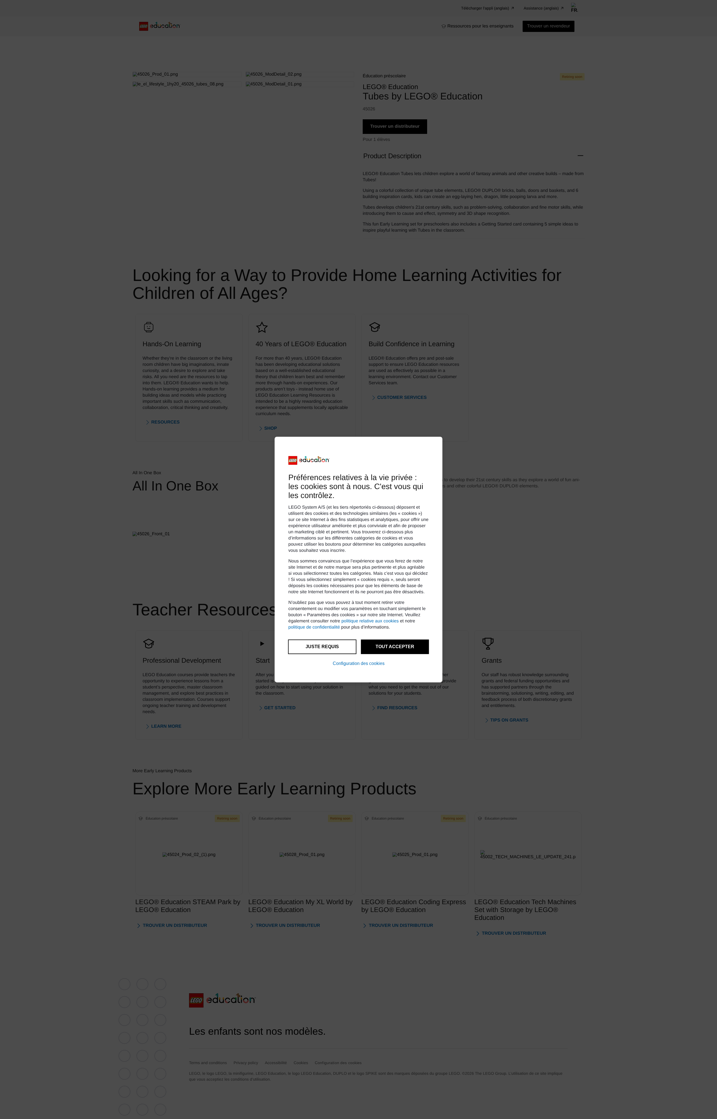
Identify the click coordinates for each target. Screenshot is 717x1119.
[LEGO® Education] (309, 460)
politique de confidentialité (314, 627)
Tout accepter (395, 646)
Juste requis (322, 646)
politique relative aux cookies (370, 621)
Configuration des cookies (359, 663)
